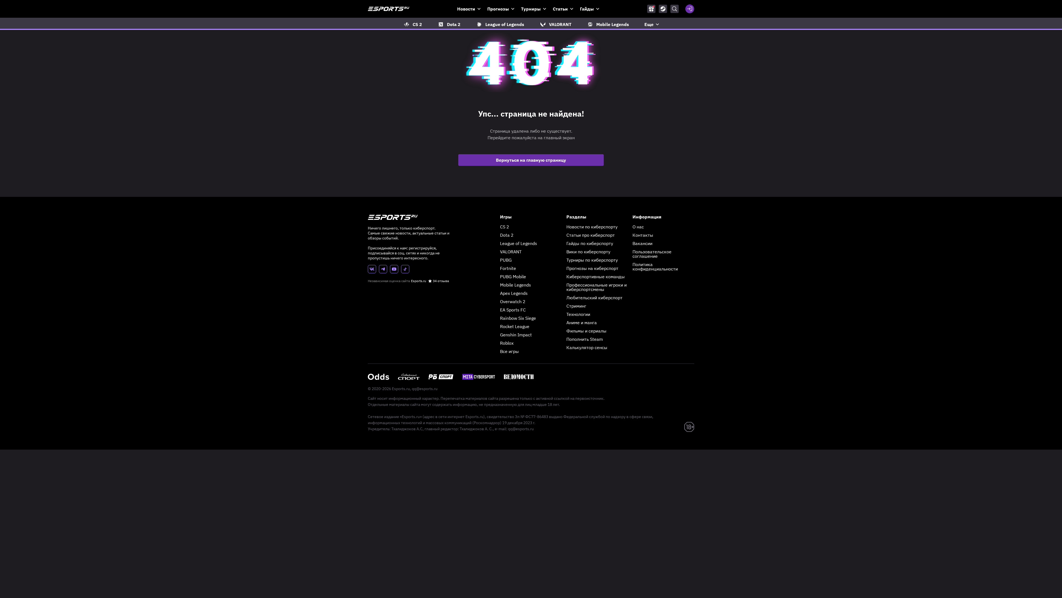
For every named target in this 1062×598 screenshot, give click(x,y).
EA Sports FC (513, 310)
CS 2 (504, 227)
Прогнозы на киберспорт (592, 268)
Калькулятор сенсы (586, 347)
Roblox (507, 343)
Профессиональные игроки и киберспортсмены (596, 287)
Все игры (509, 351)
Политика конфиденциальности (655, 266)
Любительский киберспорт (594, 297)
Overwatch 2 (512, 301)
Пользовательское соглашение (651, 253)
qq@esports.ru (425, 388)
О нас (638, 227)
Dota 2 (507, 235)
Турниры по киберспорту (592, 260)
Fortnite (508, 268)
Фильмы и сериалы (586, 331)
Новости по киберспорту (592, 227)
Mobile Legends (515, 285)
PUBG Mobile (513, 276)
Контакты (642, 235)
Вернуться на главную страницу (531, 160)
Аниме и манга (581, 322)
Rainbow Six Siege (518, 318)
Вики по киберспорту (588, 251)
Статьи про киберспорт (590, 235)
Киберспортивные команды (595, 276)
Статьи (560, 9)
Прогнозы (498, 9)
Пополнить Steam (584, 339)
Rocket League (514, 326)
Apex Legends (514, 293)
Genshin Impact (516, 334)
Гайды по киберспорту (589, 243)
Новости (466, 9)
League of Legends (518, 243)
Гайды (587, 9)
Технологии (578, 314)
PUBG (506, 260)
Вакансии (642, 243)
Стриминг (576, 306)
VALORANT (511, 251)
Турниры (531, 9)
